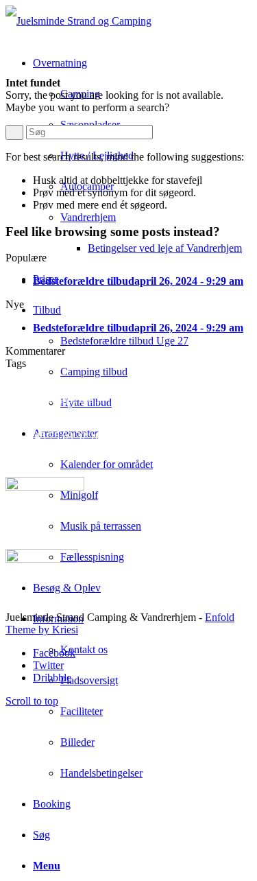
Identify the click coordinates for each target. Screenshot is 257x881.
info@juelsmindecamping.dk (91, 424)
